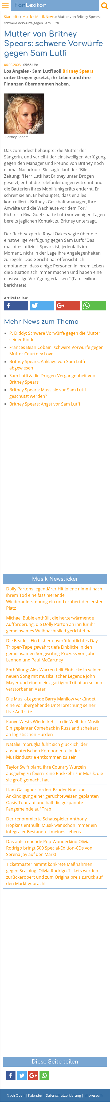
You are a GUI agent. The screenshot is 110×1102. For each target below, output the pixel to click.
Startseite (11, 16)
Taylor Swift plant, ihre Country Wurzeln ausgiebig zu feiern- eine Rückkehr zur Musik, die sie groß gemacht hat (54, 773)
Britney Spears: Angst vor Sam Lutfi (44, 404)
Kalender (35, 1095)
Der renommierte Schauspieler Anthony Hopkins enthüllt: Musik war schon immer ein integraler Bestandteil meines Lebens (51, 825)
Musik (27, 16)
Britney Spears (77, 71)
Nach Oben (16, 1095)
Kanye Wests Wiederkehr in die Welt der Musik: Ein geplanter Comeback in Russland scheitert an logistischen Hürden (53, 728)
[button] (16, 305)
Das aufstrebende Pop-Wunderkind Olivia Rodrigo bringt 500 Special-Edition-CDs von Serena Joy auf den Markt (49, 848)
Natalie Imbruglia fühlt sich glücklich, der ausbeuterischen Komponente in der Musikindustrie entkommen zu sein (47, 750)
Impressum (93, 1095)
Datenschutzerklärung (63, 1095)
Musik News (44, 16)
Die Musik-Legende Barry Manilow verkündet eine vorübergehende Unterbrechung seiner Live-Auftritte (51, 705)
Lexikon (31, 5)
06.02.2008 (12, 64)
